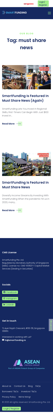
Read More (8, 123)
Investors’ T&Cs (28, 391)
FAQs (38, 386)
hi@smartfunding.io (15, 340)
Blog (30, 386)
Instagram (12, 3)
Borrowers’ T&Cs (10, 391)
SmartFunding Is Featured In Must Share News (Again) (25, 98)
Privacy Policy (9, 396)
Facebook (18, 3)
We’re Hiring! (25, 396)
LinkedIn (5, 3)
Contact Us (19, 386)
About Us (6, 386)
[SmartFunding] (14, 13)
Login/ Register (43, 3)
